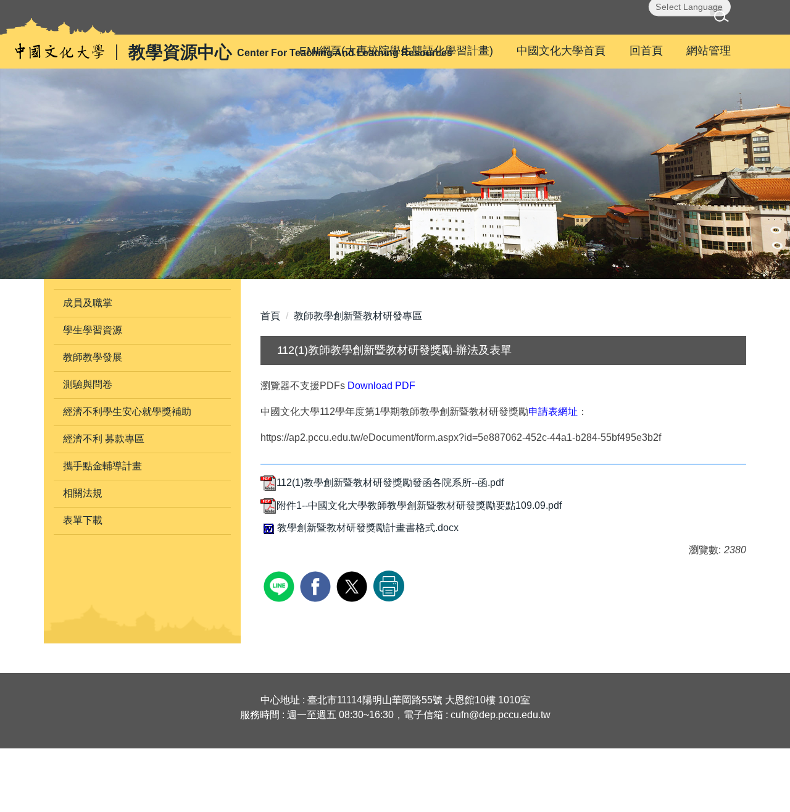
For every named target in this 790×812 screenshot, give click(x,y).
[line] (280, 585)
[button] (723, 18)
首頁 (270, 316)
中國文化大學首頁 (561, 50)
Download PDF (381, 385)
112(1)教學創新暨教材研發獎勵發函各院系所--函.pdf (390, 482)
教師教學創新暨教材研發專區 (358, 316)
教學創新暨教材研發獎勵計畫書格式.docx (368, 527)
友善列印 (388, 586)
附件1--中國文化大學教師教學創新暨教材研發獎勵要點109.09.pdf (419, 505)
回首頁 (646, 50)
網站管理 (708, 50)
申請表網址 (553, 411)
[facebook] (317, 585)
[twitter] (353, 585)
